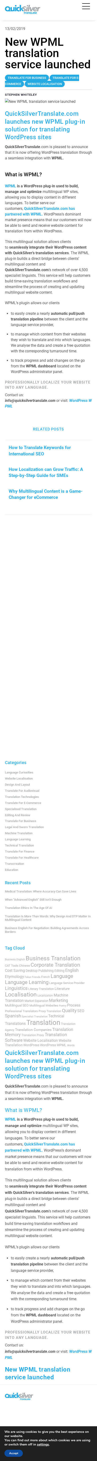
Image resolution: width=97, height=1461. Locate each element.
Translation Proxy (32, 1035)
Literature (62, 989)
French (45, 977)
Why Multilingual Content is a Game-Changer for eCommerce (45, 494)
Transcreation (14, 863)
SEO (80, 1011)
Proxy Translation (50, 1011)
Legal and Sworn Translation (24, 827)
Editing (59, 971)
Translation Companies (33, 1030)
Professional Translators (21, 1011)
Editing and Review (17, 815)
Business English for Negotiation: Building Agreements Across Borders (47, 930)
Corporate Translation (55, 965)
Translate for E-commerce (23, 803)
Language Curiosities (19, 772)
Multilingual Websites (43, 1005)
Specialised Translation (20, 809)
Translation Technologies (22, 797)
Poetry (62, 1005)
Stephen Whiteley (21, 94)
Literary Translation (41, 989)
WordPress (31, 1045)
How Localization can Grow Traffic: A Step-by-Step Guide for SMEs (46, 472)
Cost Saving (15, 970)
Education (11, 870)
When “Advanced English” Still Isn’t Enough (33, 899)
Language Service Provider (67, 983)
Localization (45, 995)
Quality (69, 1010)
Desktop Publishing (40, 971)
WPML (11, 186)
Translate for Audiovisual (22, 790)
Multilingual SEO (17, 1005)
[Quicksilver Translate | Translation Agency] (22, 12)
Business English (15, 959)
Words (71, 1045)
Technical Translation (19, 845)
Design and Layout (17, 784)
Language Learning (18, 839)
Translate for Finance (19, 851)
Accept (13, 1453)
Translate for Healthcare (22, 857)
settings (43, 1444)
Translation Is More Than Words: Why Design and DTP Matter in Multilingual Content (48, 918)
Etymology (14, 976)
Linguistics (16, 988)
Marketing (58, 1000)
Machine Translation (18, 833)
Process (73, 1005)
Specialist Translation (35, 1016)
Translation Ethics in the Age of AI (28, 908)
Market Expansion (36, 1001)
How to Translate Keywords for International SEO (40, 450)
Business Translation (53, 958)
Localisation (21, 994)
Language (62, 976)
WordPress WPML (53, 1045)
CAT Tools (11, 965)
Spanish (13, 1016)
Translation (43, 1023)
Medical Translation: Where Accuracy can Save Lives (40, 891)
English (72, 970)
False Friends (32, 977)
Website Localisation (19, 778)
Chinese (24, 965)
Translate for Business (20, 821)
